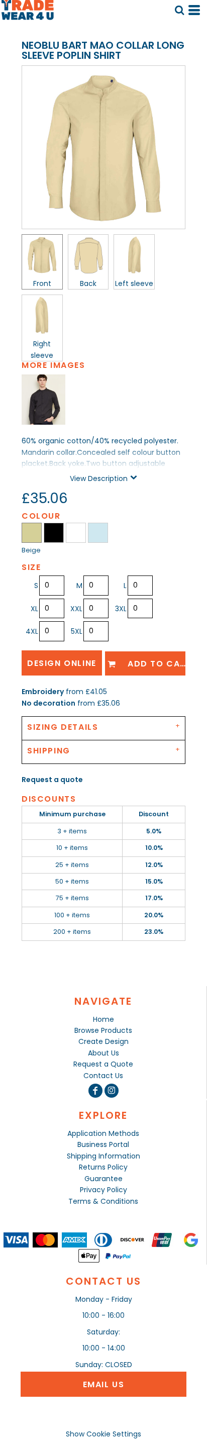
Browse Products (103, 1030)
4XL (32, 631)
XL (34, 609)
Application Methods (103, 1133)
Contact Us (103, 1076)
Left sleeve (134, 283)
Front (42, 283)
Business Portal (103, 1144)
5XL (76, 631)
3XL (121, 609)
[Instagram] (112, 1091)
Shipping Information (103, 1156)
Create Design (103, 1041)
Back (88, 283)
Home (103, 1019)
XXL (76, 609)
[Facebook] (95, 1091)
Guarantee (103, 1179)
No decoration (48, 703)
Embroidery (43, 692)
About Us (103, 1053)
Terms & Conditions (103, 1201)
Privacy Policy (103, 1190)
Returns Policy (103, 1167)
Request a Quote (103, 1064)
